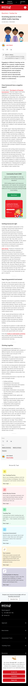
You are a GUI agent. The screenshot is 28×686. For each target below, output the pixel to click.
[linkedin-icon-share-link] (11, 49)
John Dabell (9, 45)
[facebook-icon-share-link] (7, 49)
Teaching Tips (13, 13)
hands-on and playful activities (16, 334)
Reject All (14, 680)
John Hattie (5, 249)
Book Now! (14, 195)
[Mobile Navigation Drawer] (25, 7)
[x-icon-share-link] (3, 49)
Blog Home (5, 13)
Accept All (14, 672)
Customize (14, 676)
